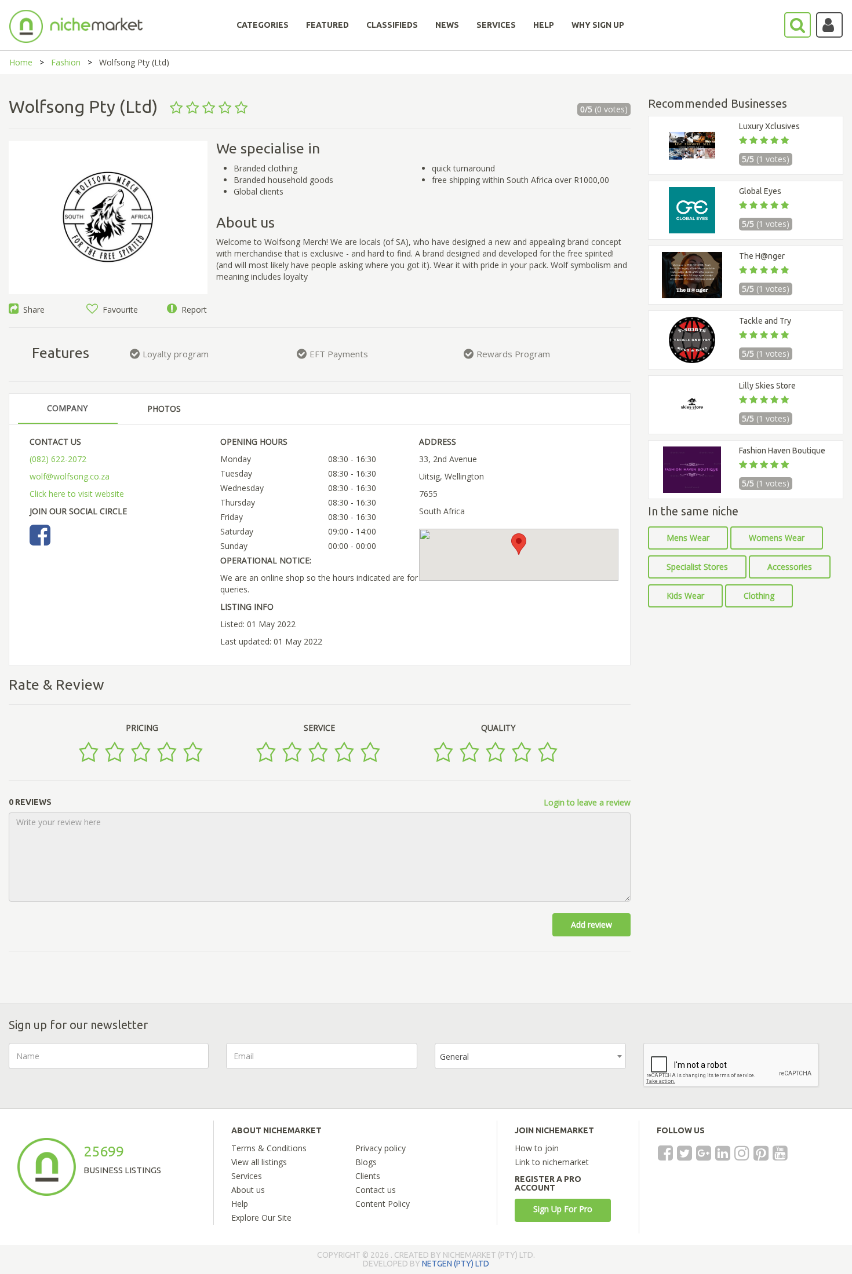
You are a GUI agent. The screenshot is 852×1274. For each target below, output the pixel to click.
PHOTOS (164, 408)
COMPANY (67, 407)
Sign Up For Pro (562, 1208)
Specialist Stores (697, 566)
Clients (367, 1175)
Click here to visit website (77, 493)
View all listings (259, 1161)
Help (239, 1203)
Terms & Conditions (269, 1148)
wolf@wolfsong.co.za (70, 476)
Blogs (366, 1161)
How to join (537, 1148)
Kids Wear (685, 595)
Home (20, 62)
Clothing (759, 595)
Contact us (375, 1189)
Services (246, 1175)
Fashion (66, 62)
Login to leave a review (587, 802)
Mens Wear (688, 537)
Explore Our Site (261, 1217)
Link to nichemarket (552, 1161)
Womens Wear (776, 537)
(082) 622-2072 (58, 458)
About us (248, 1189)
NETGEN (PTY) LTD (455, 1263)
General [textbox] (454, 1056)
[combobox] (530, 1056)
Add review (591, 924)
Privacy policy (380, 1148)
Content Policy (382, 1203)
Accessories (789, 566)
